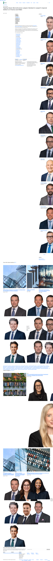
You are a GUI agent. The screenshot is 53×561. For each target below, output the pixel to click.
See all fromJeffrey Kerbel (11, 366)
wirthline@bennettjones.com (20, 65)
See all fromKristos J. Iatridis (19, 367)
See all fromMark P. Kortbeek (10, 368)
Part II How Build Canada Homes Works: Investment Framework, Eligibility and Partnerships (37, 375)
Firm (31, 2)
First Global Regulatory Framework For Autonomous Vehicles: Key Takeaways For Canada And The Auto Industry (38, 473)
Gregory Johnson (18, 42)
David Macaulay (18, 47)
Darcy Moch (17, 50)
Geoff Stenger (18, 56)
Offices (37, 2)
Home (4, 4)
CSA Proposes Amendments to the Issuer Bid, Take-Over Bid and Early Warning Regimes (44, 290)
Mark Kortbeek (18, 44)
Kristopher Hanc (18, 40)
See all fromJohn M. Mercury (11, 367)
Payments (29, 560)
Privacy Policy (21, 559)
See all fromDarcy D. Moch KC (36, 368)
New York (33, 553)
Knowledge (28, 2)
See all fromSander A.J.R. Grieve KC (38, 366)
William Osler (18, 53)
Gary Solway (18, 55)
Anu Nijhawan (18, 52)
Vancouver (28, 553)
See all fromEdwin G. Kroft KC (19, 368)
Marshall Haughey (18, 41)
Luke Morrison (18, 51)
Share (17, 59)
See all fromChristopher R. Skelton (22, 369)
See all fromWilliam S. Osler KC (28, 367)
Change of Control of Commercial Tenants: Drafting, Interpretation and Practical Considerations (20, 474)
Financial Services (41, 258)
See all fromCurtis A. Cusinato (29, 366)
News (6, 4)
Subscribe (25, 59)
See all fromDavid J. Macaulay (27, 368)
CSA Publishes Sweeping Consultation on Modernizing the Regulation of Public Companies (14, 290)
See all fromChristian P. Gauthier (19, 366)
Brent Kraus (17, 45)
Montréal (37, 553)
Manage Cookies (26, 559)
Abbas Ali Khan (18, 34)
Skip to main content (3, 0)
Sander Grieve (18, 39)
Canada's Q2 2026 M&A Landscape (31, 290)
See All (44, 254)
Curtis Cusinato (18, 37)
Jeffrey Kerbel (18, 43)
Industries (24, 2)
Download (21, 59)
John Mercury (18, 49)
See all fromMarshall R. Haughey (37, 367)
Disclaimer (30, 559)
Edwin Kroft (17, 46)
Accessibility (25, 560)
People (17, 2)
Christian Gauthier (18, 38)
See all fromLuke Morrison (44, 368)
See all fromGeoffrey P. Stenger (32, 369)
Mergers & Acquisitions (42, 259)
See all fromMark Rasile (14, 369)
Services (20, 2)
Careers (34, 2)
